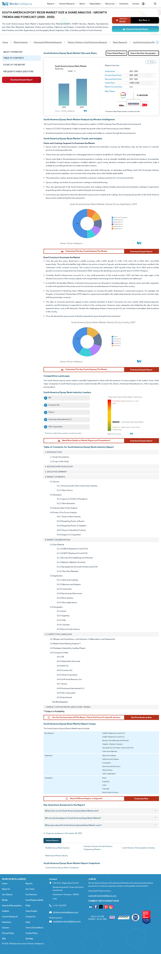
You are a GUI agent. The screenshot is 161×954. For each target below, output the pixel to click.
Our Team (30, 889)
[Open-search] (155, 4)
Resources (110, 4)
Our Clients (7, 894)
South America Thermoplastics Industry (138, 848)
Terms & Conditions (34, 927)
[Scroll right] (157, 42)
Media (5, 900)
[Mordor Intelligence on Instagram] (111, 907)
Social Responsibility (34, 900)
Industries (123, 4)
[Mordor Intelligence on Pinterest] (106, 907)
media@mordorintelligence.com (67, 921)
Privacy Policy (8, 933)
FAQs (28, 905)
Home (4, 883)
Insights (5, 911)
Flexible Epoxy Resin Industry (57, 848)
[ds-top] (135, 29)
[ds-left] (21, 80)
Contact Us (30, 916)
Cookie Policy (31, 933)
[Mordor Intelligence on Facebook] (96, 907)
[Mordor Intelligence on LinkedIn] (90, 907)
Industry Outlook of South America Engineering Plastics (98, 847)
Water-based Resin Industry (56, 855)
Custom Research (67, 4)
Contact (135, 4)
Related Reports (52, 840)
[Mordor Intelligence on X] (101, 907)
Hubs (28, 922)
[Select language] (143, 3)
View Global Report (116, 53)
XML (4, 938)
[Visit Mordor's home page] (17, 4)
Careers (5, 927)
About (82, 4)
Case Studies (31, 911)
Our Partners (31, 894)
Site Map (29, 938)
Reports (50, 4)
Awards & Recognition (12, 905)
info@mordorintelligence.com (65, 912)
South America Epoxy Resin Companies (62, 867)
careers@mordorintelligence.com (102, 895)
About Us (6, 889)
